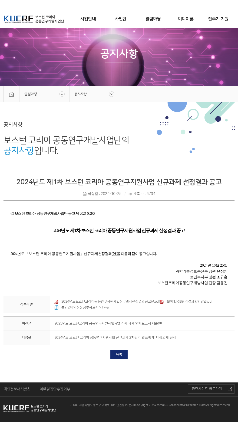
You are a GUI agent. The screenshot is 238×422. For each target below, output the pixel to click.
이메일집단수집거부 (55, 389)
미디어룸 (185, 19)
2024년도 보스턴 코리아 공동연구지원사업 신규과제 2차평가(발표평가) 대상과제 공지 (115, 338)
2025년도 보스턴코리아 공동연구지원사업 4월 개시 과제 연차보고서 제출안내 (109, 323)
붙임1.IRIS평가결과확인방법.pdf (190, 302)
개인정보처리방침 (16, 389)
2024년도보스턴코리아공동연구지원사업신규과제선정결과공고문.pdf (110, 302)
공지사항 (80, 94)
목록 (119, 354)
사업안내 (88, 19)
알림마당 (153, 19)
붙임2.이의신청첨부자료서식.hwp (85, 307)
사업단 (120, 19)
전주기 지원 (218, 19)
